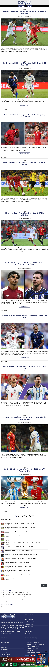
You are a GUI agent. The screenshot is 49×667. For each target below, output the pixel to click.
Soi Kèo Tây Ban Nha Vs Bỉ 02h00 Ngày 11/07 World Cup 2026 (17, 566)
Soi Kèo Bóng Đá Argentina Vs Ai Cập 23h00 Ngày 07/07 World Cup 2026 (20, 578)
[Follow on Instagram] (28, 655)
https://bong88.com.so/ (35, 652)
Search (2, 582)
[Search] (47, 3)
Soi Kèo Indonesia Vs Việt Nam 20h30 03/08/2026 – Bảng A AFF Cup (19, 523)
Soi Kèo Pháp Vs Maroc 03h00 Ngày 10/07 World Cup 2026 (17, 570)
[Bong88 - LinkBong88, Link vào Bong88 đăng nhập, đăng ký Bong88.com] (24, 2)
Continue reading (24, 105)
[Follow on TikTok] (29, 655)
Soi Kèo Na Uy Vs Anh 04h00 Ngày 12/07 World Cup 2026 (16, 562)
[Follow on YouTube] (33, 655)
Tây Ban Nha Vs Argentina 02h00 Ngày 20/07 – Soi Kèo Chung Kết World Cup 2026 (22, 542)
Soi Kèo (24, 9)
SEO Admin (29, 16)
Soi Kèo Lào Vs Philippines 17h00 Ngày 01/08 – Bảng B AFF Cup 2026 (19, 527)
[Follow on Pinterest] (31, 655)
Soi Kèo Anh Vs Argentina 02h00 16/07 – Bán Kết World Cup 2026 (18, 550)
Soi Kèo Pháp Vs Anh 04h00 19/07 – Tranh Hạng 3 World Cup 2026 (18, 546)
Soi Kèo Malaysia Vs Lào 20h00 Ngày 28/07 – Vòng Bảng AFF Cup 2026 (19, 535)
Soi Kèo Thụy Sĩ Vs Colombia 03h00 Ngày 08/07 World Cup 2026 (18, 574)
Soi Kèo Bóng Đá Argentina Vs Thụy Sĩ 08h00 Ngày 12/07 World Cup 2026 (20, 558)
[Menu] (1, 2)
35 (29, 515)
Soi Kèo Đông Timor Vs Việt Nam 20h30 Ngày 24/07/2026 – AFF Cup (19, 538)
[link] (42, 659)
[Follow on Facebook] (26, 655)
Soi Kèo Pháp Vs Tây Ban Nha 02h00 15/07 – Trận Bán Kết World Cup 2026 (20, 554)
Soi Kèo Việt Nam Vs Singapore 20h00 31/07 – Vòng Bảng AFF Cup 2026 (20, 531)
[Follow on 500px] (35, 655)
